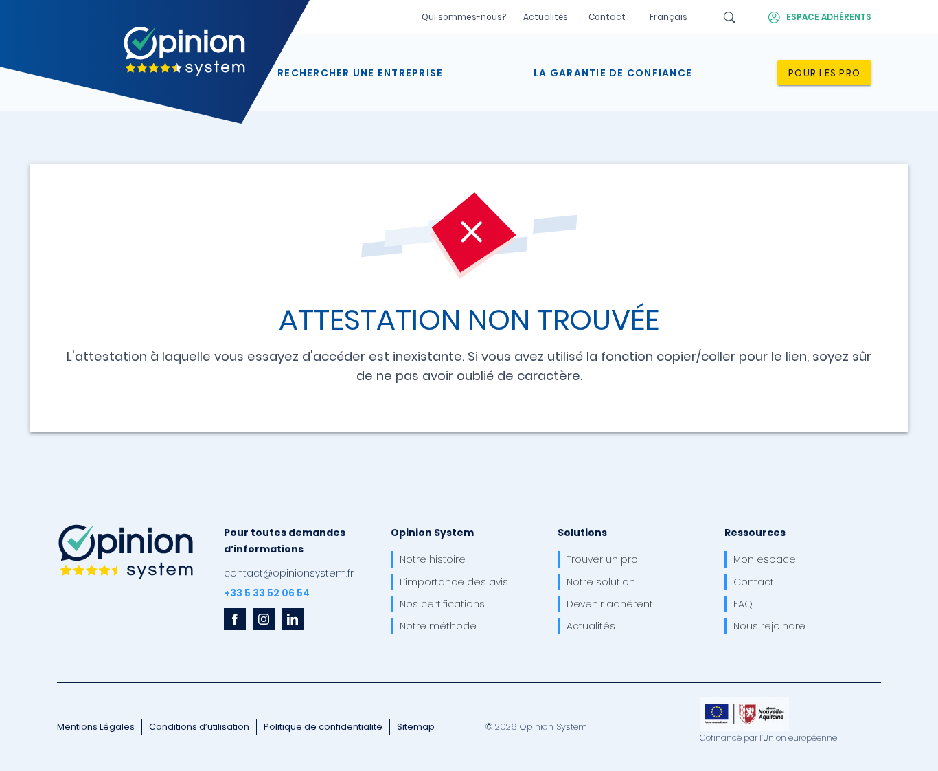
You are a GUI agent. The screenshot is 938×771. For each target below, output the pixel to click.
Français (668, 17)
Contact (607, 17)
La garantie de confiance (613, 73)
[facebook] (235, 619)
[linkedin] (293, 619)
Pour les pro (824, 73)
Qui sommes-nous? (464, 17)
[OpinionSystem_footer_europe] (744, 701)
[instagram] (264, 619)
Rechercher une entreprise (360, 73)
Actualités (545, 17)
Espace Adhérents (828, 17)
